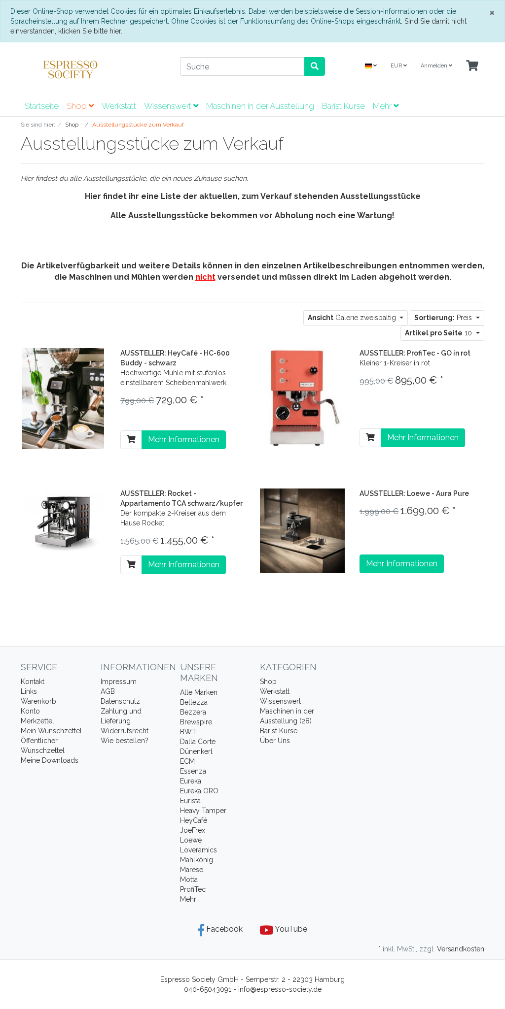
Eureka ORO (199, 791)
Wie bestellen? (124, 741)
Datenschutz (120, 701)
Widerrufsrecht (124, 731)
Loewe (191, 840)
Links (29, 691)
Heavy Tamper (203, 810)
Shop (78, 106)
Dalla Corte (198, 742)
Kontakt (32, 681)
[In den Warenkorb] (131, 439)
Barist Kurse (343, 106)
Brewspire (196, 722)
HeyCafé (193, 820)
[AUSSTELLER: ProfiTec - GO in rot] (302, 397)
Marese (191, 870)
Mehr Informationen (183, 439)
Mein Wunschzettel (51, 731)
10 (439, 333)
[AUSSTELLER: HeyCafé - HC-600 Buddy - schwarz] (63, 398)
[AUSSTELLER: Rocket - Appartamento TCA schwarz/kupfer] (63, 522)
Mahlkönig (196, 860)
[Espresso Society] (93, 69)
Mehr (188, 899)
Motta (189, 879)
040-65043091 (207, 989)
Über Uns (275, 741)
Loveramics (198, 850)
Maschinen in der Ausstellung (260, 106)
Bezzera (193, 712)
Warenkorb (38, 701)
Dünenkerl (196, 751)
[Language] (371, 66)
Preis (444, 318)
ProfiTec (193, 889)
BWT (188, 732)
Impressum (119, 681)
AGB (108, 691)
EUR (397, 66)
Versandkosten (460, 949)
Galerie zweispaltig (353, 318)
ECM (187, 761)
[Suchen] (314, 66)
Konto (30, 711)
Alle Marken (198, 692)
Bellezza (194, 702)
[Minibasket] (472, 66)
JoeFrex (192, 830)
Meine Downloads (49, 760)
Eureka (190, 781)
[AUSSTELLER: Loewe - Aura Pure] (302, 530)
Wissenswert (168, 106)
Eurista (190, 801)
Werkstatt (119, 106)
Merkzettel (37, 721)
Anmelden (435, 66)
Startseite (42, 106)
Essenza (193, 771)
